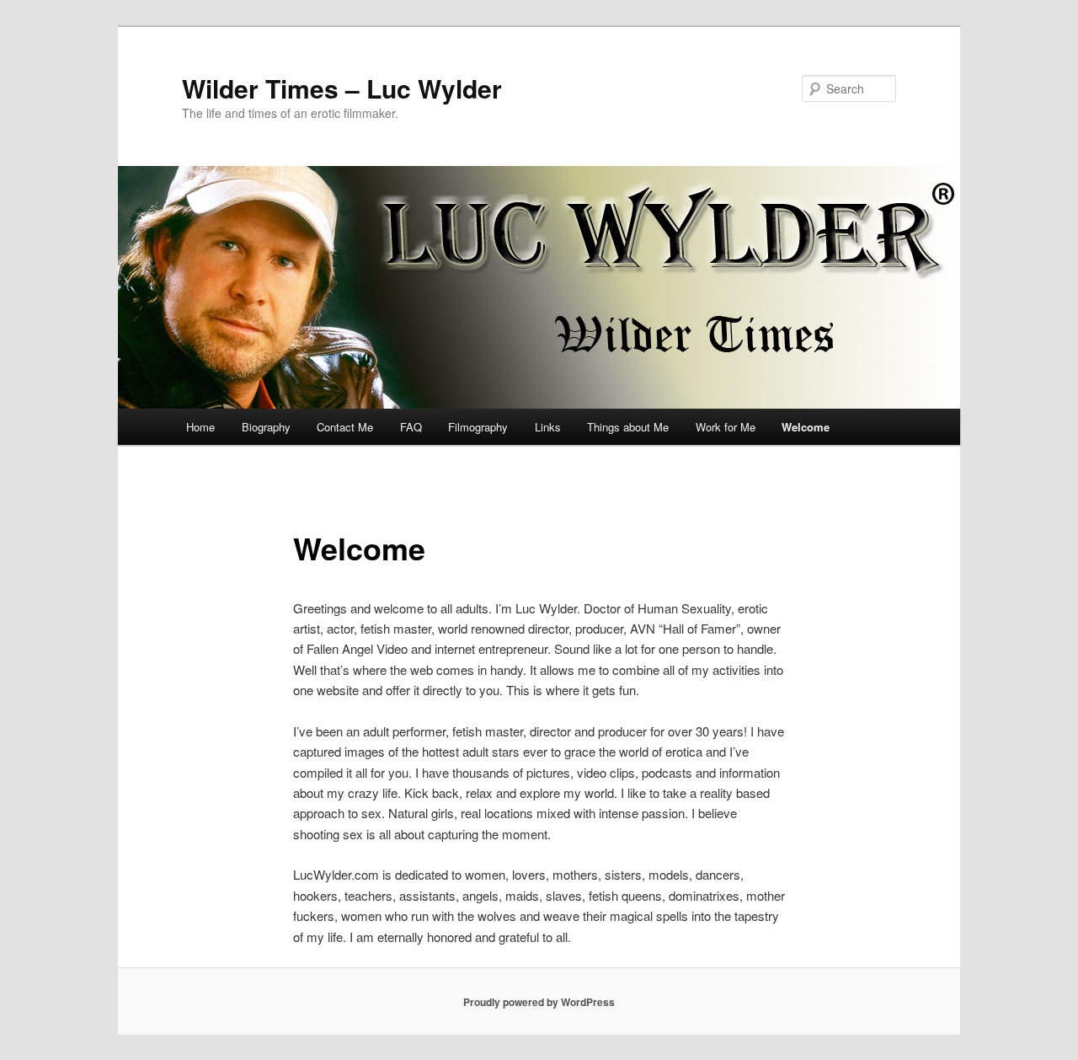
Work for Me (725, 427)
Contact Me (345, 427)
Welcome (806, 427)
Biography (266, 427)
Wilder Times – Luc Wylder (342, 88)
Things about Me (628, 427)
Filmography (478, 427)
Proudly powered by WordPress (539, 1001)
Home (200, 427)
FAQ (411, 427)
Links (548, 427)
